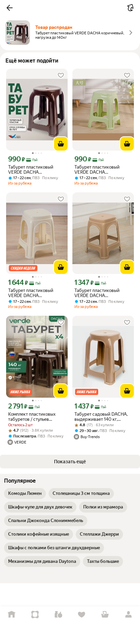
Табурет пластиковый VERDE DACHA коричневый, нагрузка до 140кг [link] (34, 170)
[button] (9, 8)
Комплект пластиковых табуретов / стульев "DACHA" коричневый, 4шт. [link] (36, 417)
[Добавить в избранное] (61, 75)
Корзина (105, 614)
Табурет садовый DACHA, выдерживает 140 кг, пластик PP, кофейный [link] (101, 417)
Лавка (58, 614)
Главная (11, 614)
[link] (25, 493)
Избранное (81, 614)
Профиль (128, 614)
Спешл (35, 614)
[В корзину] (60, 143)
